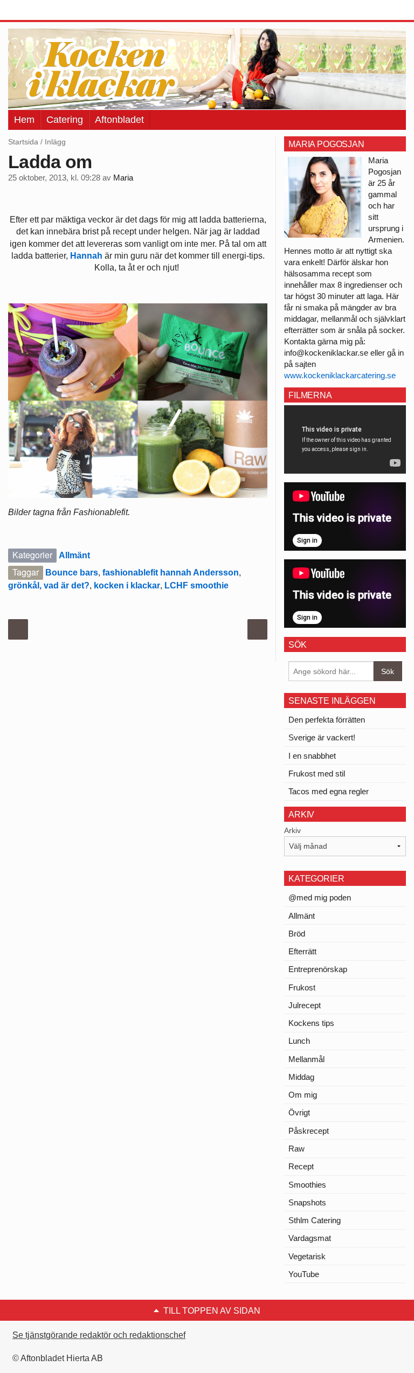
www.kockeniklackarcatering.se (340, 375)
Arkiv (292, 830)
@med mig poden (319, 897)
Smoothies (307, 1184)
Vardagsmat (309, 1238)
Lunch (299, 1040)
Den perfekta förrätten (326, 719)
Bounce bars (71, 572)
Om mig (302, 1094)
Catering (64, 119)
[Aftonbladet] (48, 11)
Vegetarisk (307, 1256)
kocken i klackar (127, 585)
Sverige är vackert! (321, 737)
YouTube (303, 1274)
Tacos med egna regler (328, 791)
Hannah (86, 255)
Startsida (23, 141)
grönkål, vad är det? (48, 585)
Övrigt (299, 1112)
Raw (296, 1148)
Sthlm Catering (314, 1220)
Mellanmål (306, 1059)
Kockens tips (311, 1023)
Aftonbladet (119, 119)
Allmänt (74, 555)
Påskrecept (308, 1130)
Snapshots (307, 1202)
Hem (24, 119)
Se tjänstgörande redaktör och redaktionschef (98, 1335)
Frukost (301, 987)
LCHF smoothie (196, 585)
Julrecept (304, 1005)
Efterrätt (302, 951)
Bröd (296, 933)
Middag (301, 1076)
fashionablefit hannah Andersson (170, 572)
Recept (301, 1166)
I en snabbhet (312, 755)
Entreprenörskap (317, 969)
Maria (123, 178)
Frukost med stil (316, 773)
